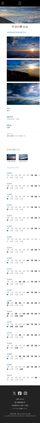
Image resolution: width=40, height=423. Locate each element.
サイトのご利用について (20, 408)
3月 (16, 303)
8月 (36, 175)
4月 (20, 281)
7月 (32, 175)
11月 (16, 316)
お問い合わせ (20, 399)
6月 (28, 260)
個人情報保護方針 (20, 402)
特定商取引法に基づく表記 (20, 405)
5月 (24, 281)
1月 (8, 303)
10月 (11, 326)
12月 (21, 316)
